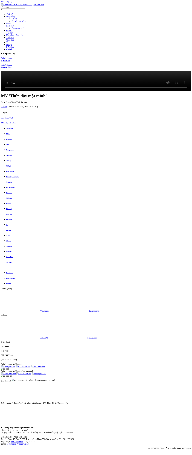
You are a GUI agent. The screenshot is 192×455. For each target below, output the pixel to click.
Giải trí (9, 2)
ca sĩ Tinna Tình (7, 118)
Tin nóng (9, 262)
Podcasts (9, 139)
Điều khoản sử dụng (9, 403)
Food (8, 23)
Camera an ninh (18, 28)
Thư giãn (9, 246)
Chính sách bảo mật (26, 403)
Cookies (38, 403)
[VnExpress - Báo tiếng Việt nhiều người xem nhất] (22, 4)
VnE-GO (9, 155)
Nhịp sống (10, 16)
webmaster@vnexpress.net (18, 444)
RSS (44, 403)
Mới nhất (9, 251)
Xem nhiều (9, 257)
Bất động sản (10, 187)
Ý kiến (8, 235)
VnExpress (44, 311)
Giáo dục (10, 40)
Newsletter (9, 273)
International (94, 311)
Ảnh (7, 144)
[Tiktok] (20, 423)
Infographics (10, 150)
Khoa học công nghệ (15, 35)
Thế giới (9, 33)
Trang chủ (9, 128)
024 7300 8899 (17, 441)
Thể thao (10, 37)
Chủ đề (9, 49)
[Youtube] (167, 403)
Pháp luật (10, 26)
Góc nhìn (9, 182)
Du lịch (9, 44)
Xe (7, 42)
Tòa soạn (44, 337)
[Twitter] (127, 403)
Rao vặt (8, 283)
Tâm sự (8, 241)
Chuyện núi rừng (18, 21)
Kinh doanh (10, 171)
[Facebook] (87, 403)
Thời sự (9, 14)
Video (3, 2)
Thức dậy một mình (8, 123)
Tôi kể (14, 19)
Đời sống (9, 219)
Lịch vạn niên (10, 278)
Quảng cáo (92, 337)
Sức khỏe (10, 47)
